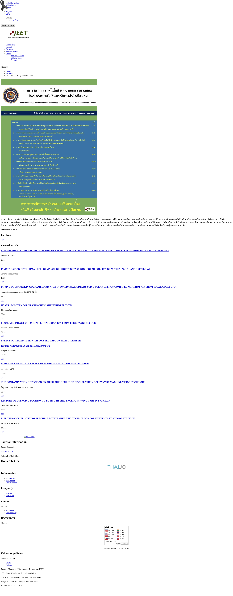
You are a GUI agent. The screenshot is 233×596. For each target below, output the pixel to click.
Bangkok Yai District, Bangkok (13, 581)
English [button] (9, 18)
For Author (10, 510)
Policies (9, 565)
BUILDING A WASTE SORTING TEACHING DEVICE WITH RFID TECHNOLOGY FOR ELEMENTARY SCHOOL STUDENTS (68, 418)
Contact (14, 60)
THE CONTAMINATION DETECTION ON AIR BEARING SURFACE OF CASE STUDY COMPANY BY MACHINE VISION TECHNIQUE (73, 382)
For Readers (10, 478)
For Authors (10, 481)
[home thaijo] (116, 468)
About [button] (8, 54)
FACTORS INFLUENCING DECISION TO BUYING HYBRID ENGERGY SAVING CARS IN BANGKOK (55, 400)
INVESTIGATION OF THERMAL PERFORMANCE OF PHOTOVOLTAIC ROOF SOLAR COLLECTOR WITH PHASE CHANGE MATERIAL (75, 269)
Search (4, 67)
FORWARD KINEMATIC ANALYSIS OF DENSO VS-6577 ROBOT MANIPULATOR (45, 363)
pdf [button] (2, 240)
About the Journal (17, 56)
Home (8, 71)
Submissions (10, 45)
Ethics (8, 563)
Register (9, 11)
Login (8, 14)
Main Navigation (12, 3)
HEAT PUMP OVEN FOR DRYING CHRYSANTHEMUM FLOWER (36, 305)
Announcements (12, 51)
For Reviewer (11, 513)
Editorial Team (16, 58)
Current (9, 47)
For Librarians (11, 483)
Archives (9, 49)
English (9, 493)
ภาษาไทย (15, 20)
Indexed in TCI (7, 451)
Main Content (11, 5)
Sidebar (9, 7)
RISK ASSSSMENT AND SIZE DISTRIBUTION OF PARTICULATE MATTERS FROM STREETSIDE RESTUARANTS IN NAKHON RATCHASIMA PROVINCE (85, 250)
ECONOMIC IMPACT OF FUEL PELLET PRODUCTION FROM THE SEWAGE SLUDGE (48, 323)
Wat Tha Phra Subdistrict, (31, 577)
